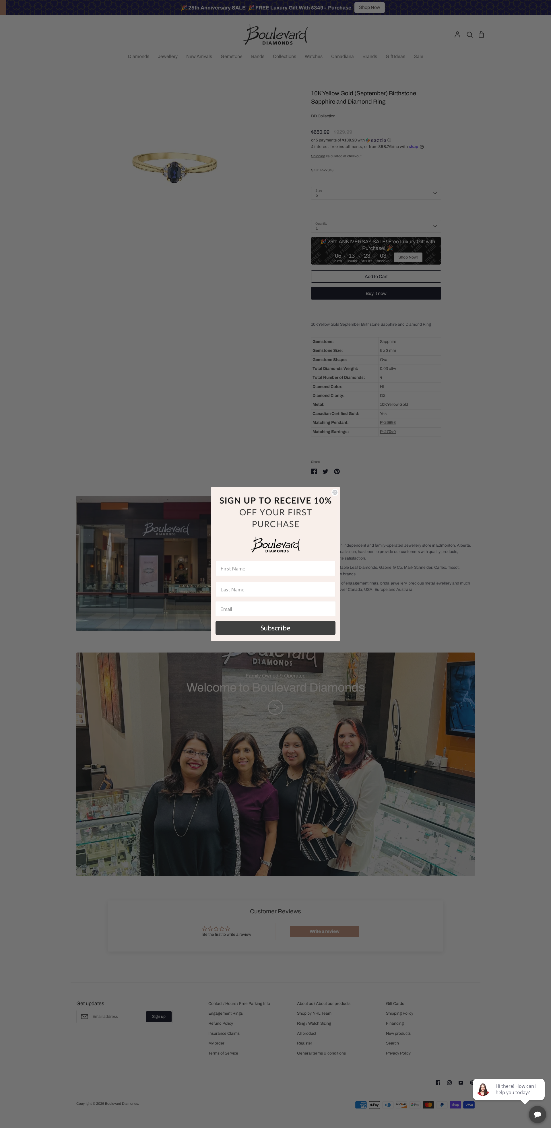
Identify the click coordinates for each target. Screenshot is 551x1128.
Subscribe (275, 628)
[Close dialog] (335, 492)
